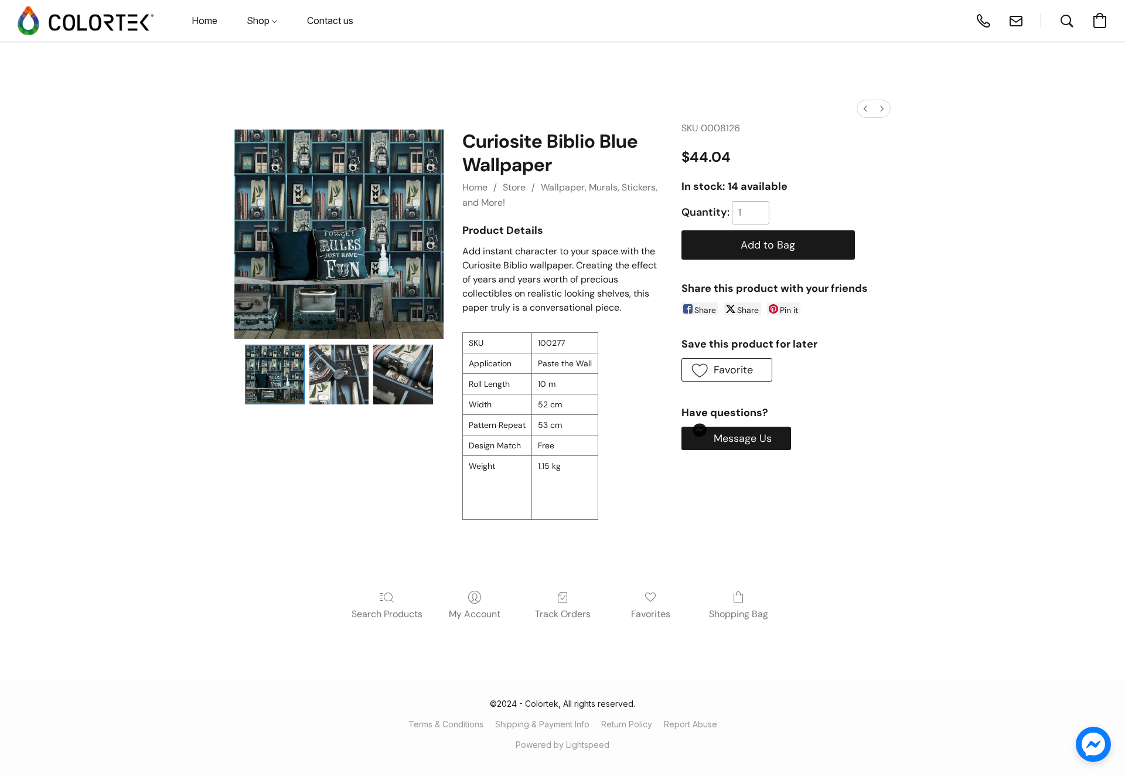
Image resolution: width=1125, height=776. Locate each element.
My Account (474, 614)
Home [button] (204, 20)
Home (475, 187)
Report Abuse (690, 724)
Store (514, 187)
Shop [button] (259, 20)
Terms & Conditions (445, 724)
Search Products (387, 614)
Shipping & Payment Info (542, 724)
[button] (86, 20)
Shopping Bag (738, 614)
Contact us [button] (330, 20)
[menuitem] (865, 108)
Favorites (650, 614)
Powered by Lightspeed (562, 745)
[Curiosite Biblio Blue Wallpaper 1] (339, 374)
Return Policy (626, 724)
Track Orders (563, 614)
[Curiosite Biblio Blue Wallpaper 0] (275, 374)
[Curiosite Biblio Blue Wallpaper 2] (403, 374)
